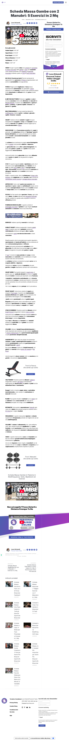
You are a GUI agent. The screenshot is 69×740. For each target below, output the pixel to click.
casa (26, 69)
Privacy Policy (14, 702)
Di (19, 556)
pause (15, 167)
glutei (18, 345)
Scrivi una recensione (54, 92)
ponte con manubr (26, 349)
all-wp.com (31, 703)
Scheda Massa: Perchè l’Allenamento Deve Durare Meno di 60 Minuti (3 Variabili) (18, 676)
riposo (19, 125)
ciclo (23, 73)
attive (22, 167)
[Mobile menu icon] (66, 2)
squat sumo (30, 272)
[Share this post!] (27, 23)
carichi (32, 88)
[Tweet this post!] (29, 23)
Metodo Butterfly (9, 102)
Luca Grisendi (15, 22)
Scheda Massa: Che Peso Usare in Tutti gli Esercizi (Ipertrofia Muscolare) (17, 610)
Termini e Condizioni (52, 52)
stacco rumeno (30, 312)
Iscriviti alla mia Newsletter (47, 699)
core (8, 255)
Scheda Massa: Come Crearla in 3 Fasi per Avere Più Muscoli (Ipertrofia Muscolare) (17, 652)
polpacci (32, 380)
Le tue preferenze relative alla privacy (40, 738)
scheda (27, 68)
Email (48, 59)
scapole (11, 144)
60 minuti (8, 411)
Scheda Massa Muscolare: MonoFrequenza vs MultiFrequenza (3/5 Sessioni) (37, 629)
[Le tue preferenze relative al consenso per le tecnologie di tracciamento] (1, 555)
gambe (21, 69)
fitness (24, 80)
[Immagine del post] (9, 584)
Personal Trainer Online (16, 24)
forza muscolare (30, 73)
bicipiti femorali (9, 312)
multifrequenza (9, 113)
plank (33, 399)
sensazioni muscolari (31, 196)
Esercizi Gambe (16, 554)
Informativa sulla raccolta (21, 738)
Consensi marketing (50, 49)
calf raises (20, 381)
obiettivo (24, 71)
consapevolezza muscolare (29, 179)
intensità (32, 407)
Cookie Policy (13, 706)
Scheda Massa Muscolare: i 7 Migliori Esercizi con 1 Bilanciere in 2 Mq (35, 589)
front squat (14, 293)
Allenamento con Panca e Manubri (24, 553)
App (11, 715)
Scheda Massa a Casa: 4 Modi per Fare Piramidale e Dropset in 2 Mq (17, 631)
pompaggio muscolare (11, 206)
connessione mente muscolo (13, 179)
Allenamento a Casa (14, 553)
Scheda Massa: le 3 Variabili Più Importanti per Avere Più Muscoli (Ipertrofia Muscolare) (36, 653)
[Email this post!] (36, 23)
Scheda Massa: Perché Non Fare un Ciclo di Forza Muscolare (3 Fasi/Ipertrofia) (19, 588)
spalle (15, 233)
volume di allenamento (12, 333)
